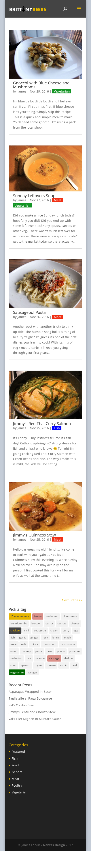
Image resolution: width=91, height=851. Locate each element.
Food (15, 765)
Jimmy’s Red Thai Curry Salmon (42, 423)
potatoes (74, 651)
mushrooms (68, 644)
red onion (16, 658)
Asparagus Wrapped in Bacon (31, 691)
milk (23, 644)
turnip (63, 665)
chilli (27, 630)
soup (13, 665)
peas (50, 651)
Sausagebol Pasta (29, 312)
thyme (38, 665)
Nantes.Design (54, 845)
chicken (15, 630)
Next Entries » (72, 600)
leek (45, 637)
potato (61, 651)
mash (67, 637)
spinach (25, 665)
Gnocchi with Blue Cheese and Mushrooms (41, 84)
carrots (61, 623)
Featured (18, 751)
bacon (38, 616)
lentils (56, 637)
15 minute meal (20, 616)
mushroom (49, 644)
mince (34, 644)
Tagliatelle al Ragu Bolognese (30, 698)
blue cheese (70, 616)
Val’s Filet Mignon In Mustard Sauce (35, 719)
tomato (51, 665)
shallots (68, 658)
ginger (34, 637)
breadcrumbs (18, 623)
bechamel (52, 616)
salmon (40, 658)
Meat (57, 200)
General (17, 772)
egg (76, 630)
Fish (57, 428)
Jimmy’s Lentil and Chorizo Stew (32, 712)
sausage (54, 658)
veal (74, 665)
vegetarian (17, 672)
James (21, 91)
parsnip (26, 651)
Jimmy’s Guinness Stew (34, 535)
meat (13, 644)
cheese (75, 623)
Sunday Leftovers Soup (34, 195)
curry (66, 630)
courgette (40, 630)
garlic (22, 637)
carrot (49, 623)
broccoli (36, 623)
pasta (38, 651)
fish (12, 637)
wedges (33, 672)
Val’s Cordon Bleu (21, 705)
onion (13, 651)
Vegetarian (62, 91)
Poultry (17, 785)
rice (29, 658)
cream (54, 630)
